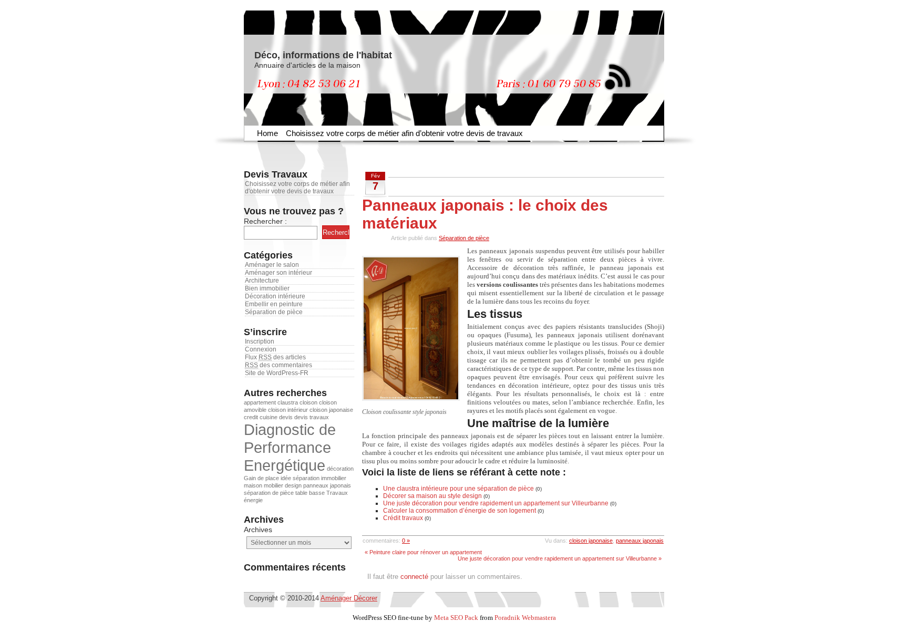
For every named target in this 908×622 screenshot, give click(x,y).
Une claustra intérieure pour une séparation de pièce (458, 488)
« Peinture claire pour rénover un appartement (423, 552)
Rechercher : (265, 221)
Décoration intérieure (275, 296)
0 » (406, 540)
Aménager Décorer (349, 598)
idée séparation (300, 478)
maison (253, 485)
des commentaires (278, 365)
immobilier (333, 478)
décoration (340, 468)
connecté (414, 576)
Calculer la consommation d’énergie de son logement (459, 510)
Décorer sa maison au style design (432, 496)
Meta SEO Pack (456, 617)
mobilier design (283, 485)
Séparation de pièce (274, 312)
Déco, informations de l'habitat (323, 55)
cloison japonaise (331, 410)
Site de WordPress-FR (276, 373)
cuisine (268, 417)
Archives (258, 529)
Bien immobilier (267, 288)
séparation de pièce (269, 493)
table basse (310, 493)
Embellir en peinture (274, 304)
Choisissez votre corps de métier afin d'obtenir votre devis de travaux (297, 187)
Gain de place (261, 478)
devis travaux (311, 417)
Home (267, 133)
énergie (253, 500)
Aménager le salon (272, 264)
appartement (260, 402)
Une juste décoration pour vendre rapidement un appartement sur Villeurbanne (495, 503)
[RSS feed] (617, 75)
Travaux (337, 493)
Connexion (260, 349)
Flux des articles (275, 357)
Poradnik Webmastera (525, 617)
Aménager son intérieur (278, 272)
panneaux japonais (327, 485)
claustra (287, 402)
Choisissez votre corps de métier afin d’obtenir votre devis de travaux (404, 133)
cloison (308, 402)
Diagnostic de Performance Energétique (290, 447)
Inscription (259, 341)
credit (251, 417)
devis (286, 417)
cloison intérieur (288, 410)
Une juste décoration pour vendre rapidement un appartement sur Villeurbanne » (560, 558)
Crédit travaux (403, 518)
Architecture (262, 280)
